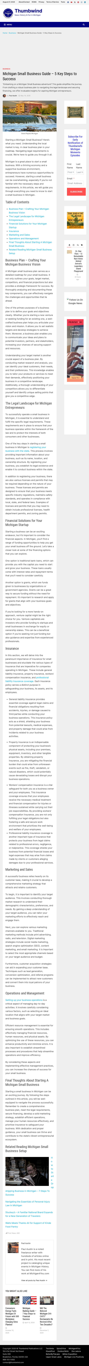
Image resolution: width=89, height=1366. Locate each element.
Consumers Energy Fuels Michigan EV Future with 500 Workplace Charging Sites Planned (12, 1316)
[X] (75, 1)
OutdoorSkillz (63, 1351)
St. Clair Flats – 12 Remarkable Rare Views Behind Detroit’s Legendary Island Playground (78, 261)
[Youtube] (71, 1)
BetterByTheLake (53, 1354)
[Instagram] (82, 1)
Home (5, 33)
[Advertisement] (44, 50)
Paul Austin (13, 96)
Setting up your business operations (23, 1000)
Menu (9, 25)
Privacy (41, 2)
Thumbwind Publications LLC (30, 1348)
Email (69, 178)
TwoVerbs (50, 1348)
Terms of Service (52, 2)
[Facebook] (68, 1)
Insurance (14, 231)
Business (12, 33)
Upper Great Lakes (53, 1357)
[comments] (77, 245)
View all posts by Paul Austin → (34, 1280)
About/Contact (24, 2)
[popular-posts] (69, 245)
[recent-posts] (73, 245)
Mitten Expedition (70, 1354)
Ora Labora (76, 1351)
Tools (63, 2)
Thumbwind (28, 11)
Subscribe (76, 191)
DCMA (34, 2)
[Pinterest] (78, 1)
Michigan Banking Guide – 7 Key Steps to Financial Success (29, 1313)
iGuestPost (50, 1351)
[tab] (69, 245)
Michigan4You (74, 1348)
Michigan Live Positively (74, 1357)
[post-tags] (81, 245)
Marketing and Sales (19, 235)
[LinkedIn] (85, 1)
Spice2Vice (61, 1348)
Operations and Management (24, 238)
